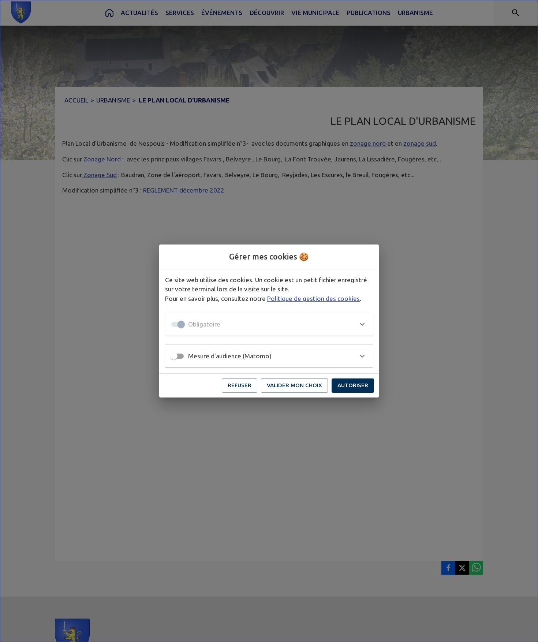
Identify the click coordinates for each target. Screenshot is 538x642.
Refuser (239, 385)
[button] (269, 324)
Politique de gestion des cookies (313, 298)
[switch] (174, 356)
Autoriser (352, 385)
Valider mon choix (294, 385)
